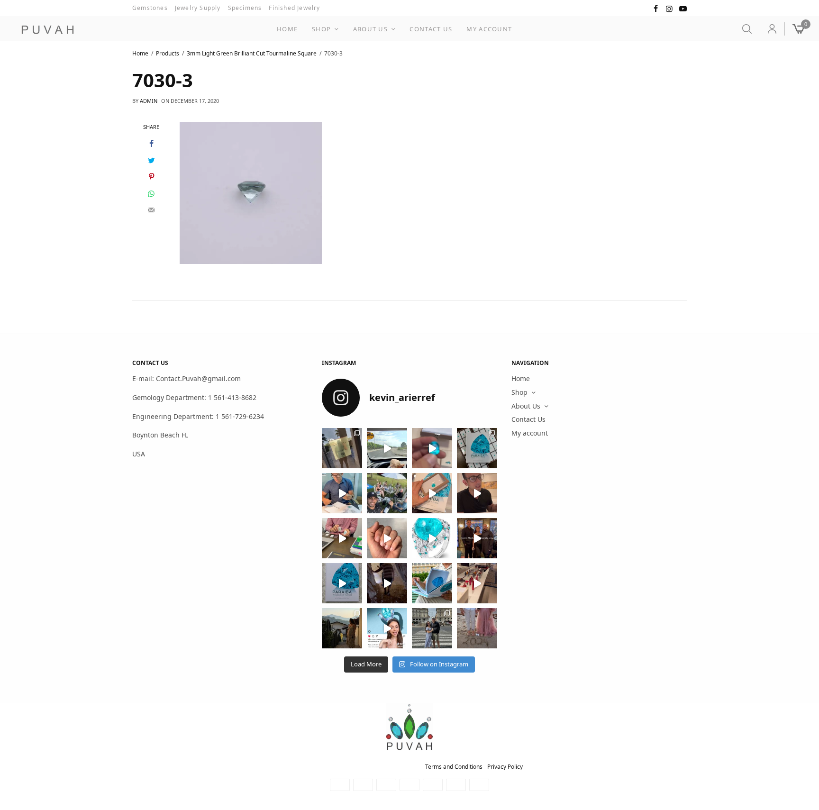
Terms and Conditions (453, 767)
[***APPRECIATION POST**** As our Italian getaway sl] (342, 628)
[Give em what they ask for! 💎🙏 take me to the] (432, 448)
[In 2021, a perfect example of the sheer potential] (342, 538)
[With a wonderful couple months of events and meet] (477, 448)
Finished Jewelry (294, 8)
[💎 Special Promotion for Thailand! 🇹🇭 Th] (342, 493)
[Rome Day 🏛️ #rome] (432, 628)
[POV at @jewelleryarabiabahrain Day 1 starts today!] (387, 448)
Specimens (245, 8)
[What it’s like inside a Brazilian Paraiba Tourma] (387, 583)
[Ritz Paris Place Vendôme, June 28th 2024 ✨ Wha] (342, 583)
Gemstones (150, 8)
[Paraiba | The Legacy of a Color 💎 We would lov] (432, 583)
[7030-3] (251, 192)
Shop (321, 29)
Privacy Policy (505, 767)
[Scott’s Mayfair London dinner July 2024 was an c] (477, 538)
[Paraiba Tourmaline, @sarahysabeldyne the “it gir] (387, 628)
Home (287, 29)
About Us (370, 29)
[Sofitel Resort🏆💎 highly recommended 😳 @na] (342, 448)
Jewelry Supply (198, 8)
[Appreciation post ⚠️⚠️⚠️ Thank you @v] (477, 493)
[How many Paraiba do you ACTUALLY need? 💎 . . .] (432, 538)
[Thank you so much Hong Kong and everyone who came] (432, 493)
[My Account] (768, 28)
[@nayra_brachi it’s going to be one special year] (477, 628)
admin (148, 100)
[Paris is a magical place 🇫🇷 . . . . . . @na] (477, 583)
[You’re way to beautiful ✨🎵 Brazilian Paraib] (387, 538)
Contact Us (431, 29)
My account (489, 29)
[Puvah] (47, 30)
